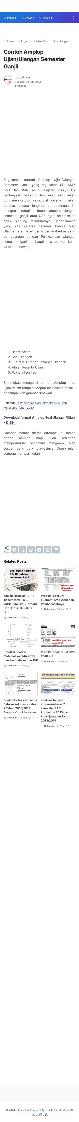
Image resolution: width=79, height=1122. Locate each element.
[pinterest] (47, 549)
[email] (56, 549)
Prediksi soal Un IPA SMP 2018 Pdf (58, 654)
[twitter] (22, 549)
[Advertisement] (39, 132)
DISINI (10, 422)
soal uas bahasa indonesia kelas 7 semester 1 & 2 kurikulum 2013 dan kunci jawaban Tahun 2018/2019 (55, 710)
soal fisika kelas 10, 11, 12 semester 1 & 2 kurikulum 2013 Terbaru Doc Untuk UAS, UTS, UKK (20, 604)
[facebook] (14, 549)
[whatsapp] (31, 549)
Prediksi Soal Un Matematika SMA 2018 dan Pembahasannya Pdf (21, 656)
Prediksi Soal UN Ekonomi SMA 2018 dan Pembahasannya (57, 600)
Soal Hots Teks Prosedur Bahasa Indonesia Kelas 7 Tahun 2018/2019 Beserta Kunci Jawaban (20, 706)
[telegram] (39, 549)
